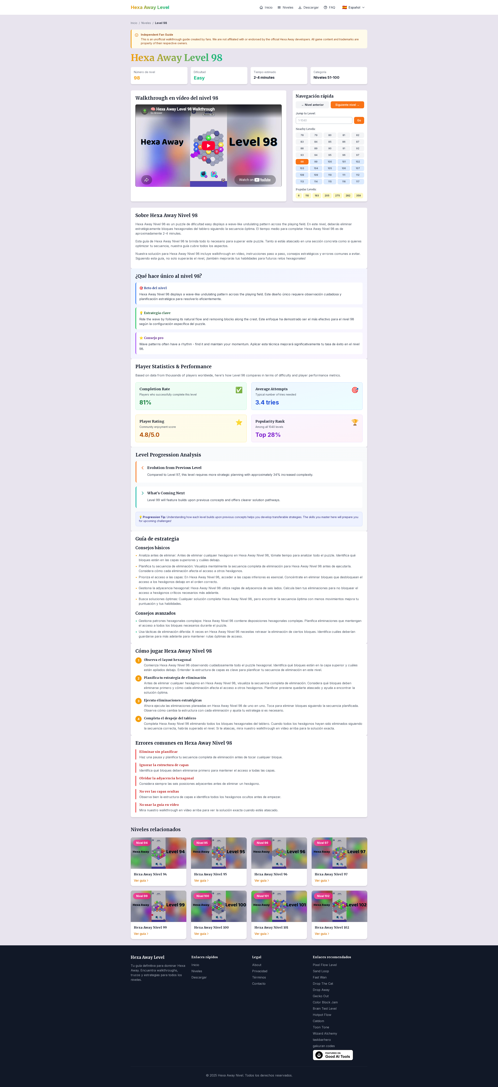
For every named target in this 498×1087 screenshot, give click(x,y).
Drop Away (321, 990)
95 (329, 155)
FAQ (332, 7)
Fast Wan (320, 977)
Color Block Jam (325, 1002)
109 (316, 174)
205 (327, 195)
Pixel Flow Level (325, 965)
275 (337, 195)
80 (329, 135)
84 (315, 141)
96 (343, 155)
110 (330, 174)
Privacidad (259, 971)
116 (344, 181)
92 (357, 148)
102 (358, 161)
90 (329, 148)
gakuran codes (324, 1046)
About (256, 965)
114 (316, 181)
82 (357, 135)
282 (348, 195)
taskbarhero (322, 1040)
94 (315, 155)
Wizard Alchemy (325, 1033)
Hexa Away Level (150, 7)
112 (357, 174)
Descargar (311, 7)
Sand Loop (321, 971)
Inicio (269, 7)
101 (344, 161)
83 (302, 141)
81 (344, 135)
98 (302, 161)
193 (317, 195)
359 (358, 195)
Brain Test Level (325, 1008)
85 (329, 141)
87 (357, 141)
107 (358, 168)
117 (357, 181)
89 (315, 148)
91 (344, 148)
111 (343, 174)
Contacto (259, 983)
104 (316, 168)
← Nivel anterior (312, 104)
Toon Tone (321, 1027)
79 (315, 135)
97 (357, 155)
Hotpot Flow (322, 1015)
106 (344, 168)
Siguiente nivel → (347, 104)
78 (302, 135)
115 (330, 181)
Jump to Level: (306, 113)
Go (359, 120)
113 (302, 181)
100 (330, 161)
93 (302, 155)
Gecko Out (321, 996)
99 (315, 161)
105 (330, 168)
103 (302, 168)
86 (343, 141)
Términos (259, 977)
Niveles (288, 7)
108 (302, 174)
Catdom (318, 1021)
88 (302, 148)
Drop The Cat (323, 983)
